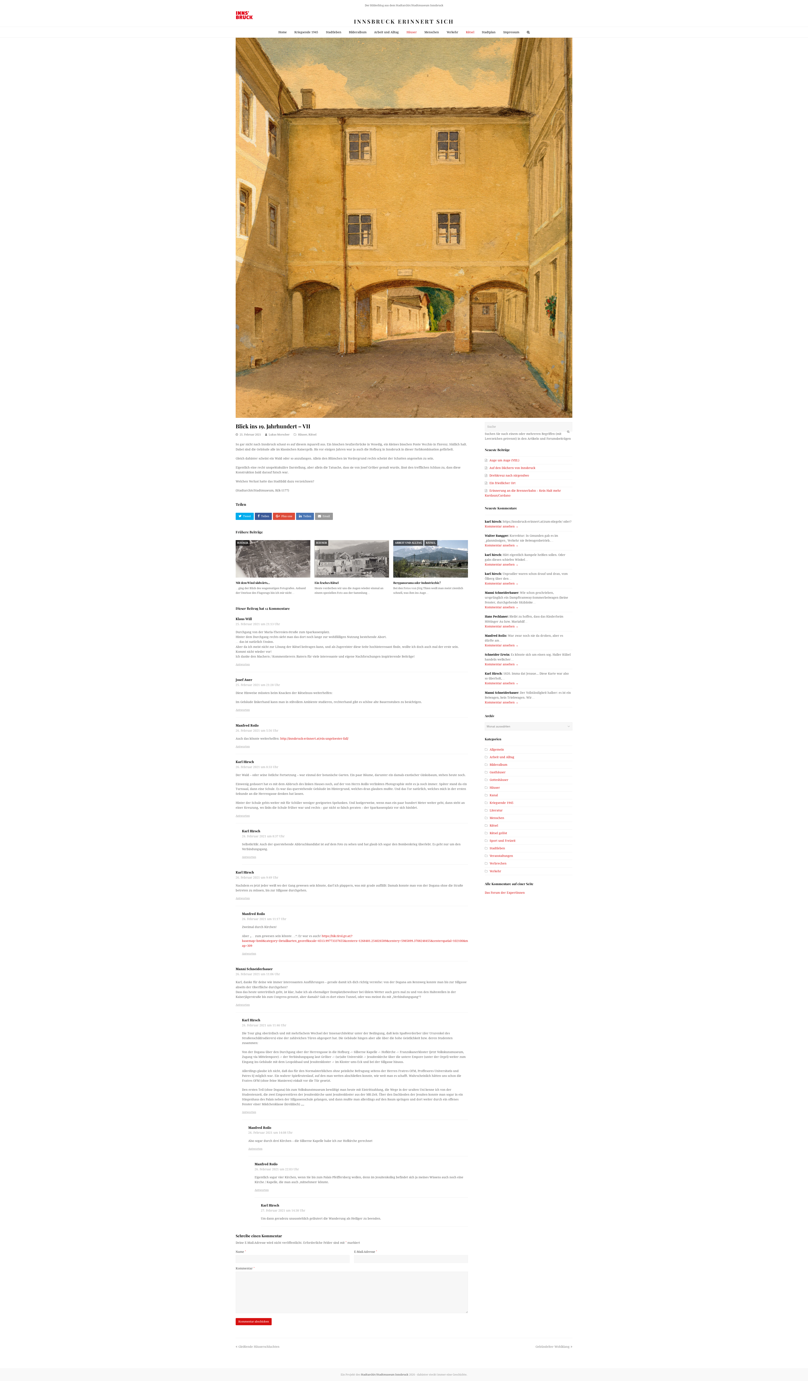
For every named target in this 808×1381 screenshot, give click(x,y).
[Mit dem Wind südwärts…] (273, 558)
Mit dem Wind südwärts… (253, 583)
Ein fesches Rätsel (327, 583)
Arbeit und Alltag (408, 542)
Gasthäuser (498, 772)
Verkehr (495, 871)
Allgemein (497, 749)
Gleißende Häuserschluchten (258, 1346)
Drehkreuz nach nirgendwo (509, 475)
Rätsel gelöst (498, 833)
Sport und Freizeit (503, 840)
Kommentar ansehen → (501, 526)
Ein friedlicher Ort (502, 483)
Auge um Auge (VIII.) (504, 460)
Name (241, 1251)
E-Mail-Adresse (365, 1251)
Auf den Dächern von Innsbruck (512, 468)
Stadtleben (497, 848)
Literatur (496, 810)
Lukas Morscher (279, 434)
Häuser (302, 434)
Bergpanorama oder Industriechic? (417, 583)
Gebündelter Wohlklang (553, 1346)
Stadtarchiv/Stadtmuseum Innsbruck (384, 1374)
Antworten (243, 664)
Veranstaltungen (501, 856)
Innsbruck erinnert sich (404, 21)
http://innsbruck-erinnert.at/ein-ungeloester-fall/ (314, 738)
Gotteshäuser (499, 780)
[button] (245, 516)
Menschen (497, 818)
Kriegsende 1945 (501, 802)
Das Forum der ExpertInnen (505, 892)
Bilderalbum (498, 764)
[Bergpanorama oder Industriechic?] (430, 558)
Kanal (494, 795)
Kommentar (245, 1268)
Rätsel (312, 434)
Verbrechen (498, 863)
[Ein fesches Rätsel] (352, 558)
